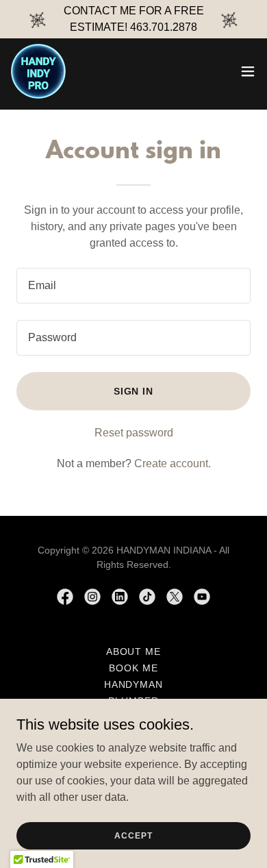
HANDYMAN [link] (134, 684)
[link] (38, 71)
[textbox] (133, 285)
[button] (248, 71)
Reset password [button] (133, 432)
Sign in (134, 391)
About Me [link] (134, 651)
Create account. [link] (172, 463)
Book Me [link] (133, 667)
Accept (133, 835)
